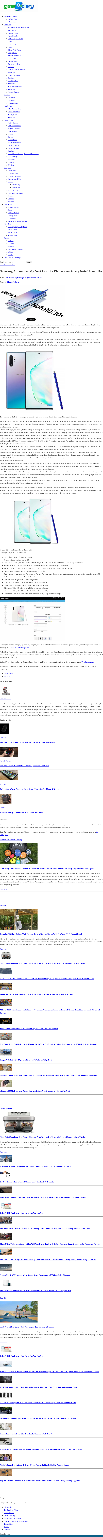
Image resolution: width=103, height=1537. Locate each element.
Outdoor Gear (8, 120)
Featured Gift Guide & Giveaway (11, 839)
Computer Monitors (14, 176)
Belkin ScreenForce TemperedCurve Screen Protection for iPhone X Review (29, 789)
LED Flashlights (13, 156)
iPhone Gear (12, 22)
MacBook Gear (13, 190)
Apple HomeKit (13, 36)
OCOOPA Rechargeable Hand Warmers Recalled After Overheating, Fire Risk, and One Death (38, 1402)
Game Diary (8, 204)
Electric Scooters (13, 145)
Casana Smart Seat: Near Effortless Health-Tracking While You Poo (27, 1433)
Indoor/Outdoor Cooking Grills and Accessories (23, 154)
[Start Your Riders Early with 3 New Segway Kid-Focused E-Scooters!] (19, 1322)
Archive (6, 1527)
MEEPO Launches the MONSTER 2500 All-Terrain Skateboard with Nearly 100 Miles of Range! (38, 1418)
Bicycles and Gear (14, 128)
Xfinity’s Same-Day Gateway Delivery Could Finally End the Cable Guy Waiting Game (34, 1465)
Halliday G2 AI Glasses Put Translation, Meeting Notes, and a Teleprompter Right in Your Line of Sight (41, 1449)
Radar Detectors (13, 103)
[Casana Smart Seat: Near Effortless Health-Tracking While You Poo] (6, 1429)
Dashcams (11, 100)
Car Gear (7, 95)
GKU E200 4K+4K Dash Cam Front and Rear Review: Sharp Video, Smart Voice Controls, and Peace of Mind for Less (47, 978)
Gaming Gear (12, 215)
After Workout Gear (14, 109)
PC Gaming (12, 218)
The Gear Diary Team (11, 1510)
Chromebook (12, 170)
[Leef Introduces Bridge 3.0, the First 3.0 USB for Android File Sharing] (4, 733)
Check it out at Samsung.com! (19, 647)
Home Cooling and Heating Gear (18, 27)
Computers (7, 168)
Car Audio (11, 98)
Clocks (10, 41)
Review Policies (9, 1513)
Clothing (11, 241)
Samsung (14, 277)
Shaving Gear (12, 232)
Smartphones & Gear (10, 16)
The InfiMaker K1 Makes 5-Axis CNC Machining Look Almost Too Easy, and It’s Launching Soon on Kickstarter (45, 1228)
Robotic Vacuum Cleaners (16, 69)
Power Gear (12, 159)
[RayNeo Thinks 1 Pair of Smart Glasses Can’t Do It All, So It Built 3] (6, 1177)
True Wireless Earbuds (15, 86)
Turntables (11, 89)
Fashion (6, 238)
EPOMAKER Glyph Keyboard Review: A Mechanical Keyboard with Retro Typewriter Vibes (37, 994)
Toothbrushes (12, 235)
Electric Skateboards (14, 142)
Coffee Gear (12, 44)
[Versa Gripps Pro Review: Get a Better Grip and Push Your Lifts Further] (6, 1024)
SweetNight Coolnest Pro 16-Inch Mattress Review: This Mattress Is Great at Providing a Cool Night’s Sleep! (43, 1197)
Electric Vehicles (13, 148)
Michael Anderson (13, 282)
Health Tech (8, 106)
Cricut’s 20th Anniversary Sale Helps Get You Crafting (21, 1213)
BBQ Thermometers (14, 126)
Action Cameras (13, 123)
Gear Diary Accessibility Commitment (16, 1521)
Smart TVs (11, 72)
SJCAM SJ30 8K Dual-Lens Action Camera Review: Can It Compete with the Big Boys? (35, 1090)
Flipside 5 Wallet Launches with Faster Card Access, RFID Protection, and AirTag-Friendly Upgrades (40, 1480)
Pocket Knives (12, 229)
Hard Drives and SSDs (15, 193)
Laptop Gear (16, 187)
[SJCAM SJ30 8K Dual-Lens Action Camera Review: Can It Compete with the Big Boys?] (6, 1086)
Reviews (3, 784)
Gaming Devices (13, 213)
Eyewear (11, 243)
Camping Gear (12, 131)
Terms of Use (8, 1524)
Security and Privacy (14, 75)
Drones (10, 137)
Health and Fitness (14, 112)
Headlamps (11, 151)
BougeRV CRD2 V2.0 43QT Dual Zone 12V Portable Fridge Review (27, 1059)
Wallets (10, 252)
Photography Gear (14, 64)
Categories (3, 1503)
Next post (7, 676)
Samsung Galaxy (22, 277)
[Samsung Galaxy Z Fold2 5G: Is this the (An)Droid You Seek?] (9, 756)
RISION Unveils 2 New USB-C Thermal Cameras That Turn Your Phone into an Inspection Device (39, 1387)
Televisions (11, 83)
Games (10, 210)
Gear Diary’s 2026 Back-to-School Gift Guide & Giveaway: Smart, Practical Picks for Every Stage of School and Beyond (47, 868)
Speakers (11, 78)
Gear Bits (3, 737)
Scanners (11, 199)
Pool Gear (11, 162)
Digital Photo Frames (15, 50)
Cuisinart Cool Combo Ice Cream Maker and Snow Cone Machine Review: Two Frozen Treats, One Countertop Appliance (48, 1075)
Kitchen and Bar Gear (15, 55)
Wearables (11, 117)
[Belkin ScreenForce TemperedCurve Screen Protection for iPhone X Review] (9, 780)
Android (8, 277)
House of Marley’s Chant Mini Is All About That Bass (21, 812)
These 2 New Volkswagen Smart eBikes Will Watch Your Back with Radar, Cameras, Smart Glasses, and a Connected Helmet (49, 1244)
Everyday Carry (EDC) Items (17, 227)
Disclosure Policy (9, 1515)
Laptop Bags (16, 185)
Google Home (12, 53)
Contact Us (7, 1529)
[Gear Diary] (51, 6)
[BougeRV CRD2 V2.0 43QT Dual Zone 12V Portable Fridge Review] (6, 1055)
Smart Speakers (13, 81)
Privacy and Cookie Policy (12, 1518)
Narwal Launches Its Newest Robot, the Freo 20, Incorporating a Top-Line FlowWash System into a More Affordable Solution (49, 1371)
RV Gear (11, 165)
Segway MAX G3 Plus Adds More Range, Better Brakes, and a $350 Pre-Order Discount (35, 1275)
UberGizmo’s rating (87, 662)
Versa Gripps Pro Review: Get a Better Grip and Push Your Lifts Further (29, 1028)
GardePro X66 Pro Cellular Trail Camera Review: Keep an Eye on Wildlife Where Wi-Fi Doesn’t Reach (41, 934)
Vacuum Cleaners (13, 92)
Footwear (11, 246)
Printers (10, 196)
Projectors (11, 67)
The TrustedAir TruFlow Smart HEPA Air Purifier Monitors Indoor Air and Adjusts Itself (35, 1290)
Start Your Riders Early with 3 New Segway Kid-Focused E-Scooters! (27, 1326)
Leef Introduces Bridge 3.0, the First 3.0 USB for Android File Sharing (27, 742)
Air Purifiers (12, 30)
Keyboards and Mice (14, 179)
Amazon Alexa (13, 33)
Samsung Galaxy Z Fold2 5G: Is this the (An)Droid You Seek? (24, 765)
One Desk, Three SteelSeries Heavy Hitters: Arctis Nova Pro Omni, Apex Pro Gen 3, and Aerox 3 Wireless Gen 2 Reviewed (48, 1044)
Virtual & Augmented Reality (17, 221)
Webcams (11, 201)
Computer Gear (13, 173)
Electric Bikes (12, 140)
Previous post (8, 673)
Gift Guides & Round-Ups (12, 258)
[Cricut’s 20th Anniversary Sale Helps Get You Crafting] (6, 1208)
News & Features (5, 761)
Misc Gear (7, 224)
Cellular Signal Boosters (15, 39)
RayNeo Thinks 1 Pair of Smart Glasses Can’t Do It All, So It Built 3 (27, 1181)
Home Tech (7, 25)
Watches (10, 255)
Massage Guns (12, 114)
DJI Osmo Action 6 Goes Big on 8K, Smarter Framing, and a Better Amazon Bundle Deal (35, 1166)
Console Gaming (13, 207)
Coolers (10, 134)
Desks (10, 47)
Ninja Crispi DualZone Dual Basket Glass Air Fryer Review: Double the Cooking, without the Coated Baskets (43, 963)
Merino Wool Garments (15, 249)
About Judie (8, 1507)
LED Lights (12, 58)
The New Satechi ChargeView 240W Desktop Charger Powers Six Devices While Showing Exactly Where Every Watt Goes (48, 1259)
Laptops (10, 182)
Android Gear (12, 19)
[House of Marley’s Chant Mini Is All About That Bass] (5, 803)
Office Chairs (12, 61)
